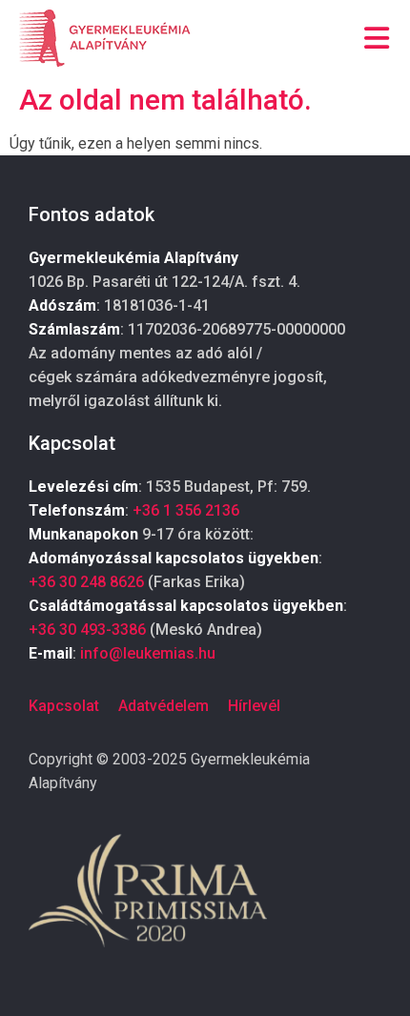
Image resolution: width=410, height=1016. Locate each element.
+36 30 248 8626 (86, 582)
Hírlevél (254, 706)
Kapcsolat (64, 706)
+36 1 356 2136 (186, 510)
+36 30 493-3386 (87, 629)
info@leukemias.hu (147, 653)
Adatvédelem (163, 706)
